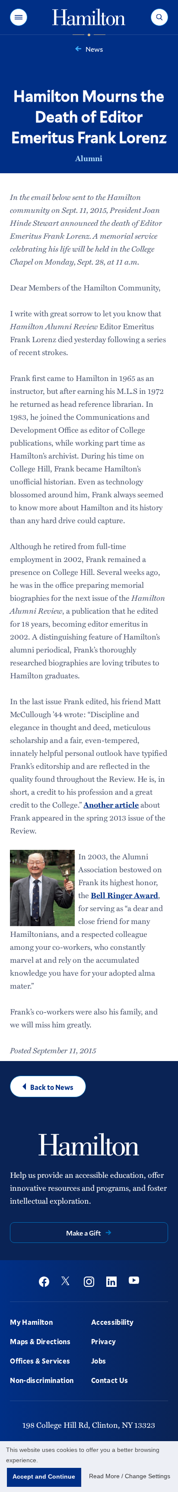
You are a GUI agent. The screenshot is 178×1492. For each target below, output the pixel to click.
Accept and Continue (44, 1476)
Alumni (88, 158)
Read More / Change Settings (129, 1476)
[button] (18, 17)
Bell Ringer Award (124, 895)
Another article (111, 804)
